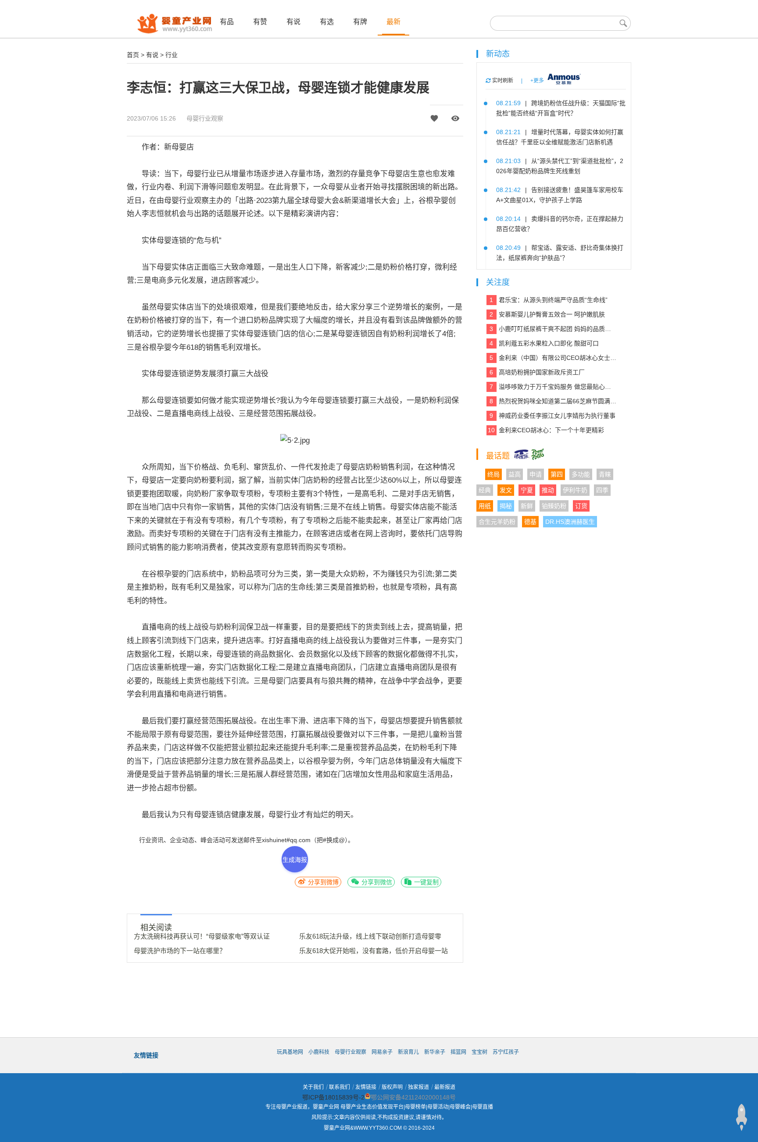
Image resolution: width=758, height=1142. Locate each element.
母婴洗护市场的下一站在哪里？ (180, 950)
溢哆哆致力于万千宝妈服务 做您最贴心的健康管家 (553, 386)
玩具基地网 (290, 1052)
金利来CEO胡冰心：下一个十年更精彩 (546, 430)
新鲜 (527, 505)
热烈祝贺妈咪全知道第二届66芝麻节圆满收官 (553, 401)
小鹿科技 (318, 1052)
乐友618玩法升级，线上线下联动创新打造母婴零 (370, 936)
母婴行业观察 (204, 118)
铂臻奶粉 (554, 505)
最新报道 (444, 1087)
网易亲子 (382, 1052)
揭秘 (506, 505)
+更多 (537, 81)
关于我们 (313, 1087)
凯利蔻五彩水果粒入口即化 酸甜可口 (544, 343)
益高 (514, 474)
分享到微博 (322, 882)
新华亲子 (434, 1052)
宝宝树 (479, 1052)
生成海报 (294, 859)
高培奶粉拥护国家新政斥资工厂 (537, 372)
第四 (557, 474)
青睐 (605, 474)
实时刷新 (502, 81)
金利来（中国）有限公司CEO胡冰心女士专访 (553, 357)
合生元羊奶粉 (497, 521)
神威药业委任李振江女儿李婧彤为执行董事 (552, 415)
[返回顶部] (741, 1117)
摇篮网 (458, 1052)
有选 (327, 21)
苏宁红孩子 (506, 1052)
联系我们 (339, 1087)
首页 (133, 54)
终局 (493, 474)
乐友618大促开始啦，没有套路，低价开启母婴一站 (373, 950)
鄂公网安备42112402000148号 (413, 1097)
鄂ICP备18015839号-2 (333, 1097)
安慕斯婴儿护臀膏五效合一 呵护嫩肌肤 (547, 314)
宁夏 (527, 490)
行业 (171, 54)
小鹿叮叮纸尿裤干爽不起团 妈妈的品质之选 (553, 328)
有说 (293, 21)
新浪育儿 (408, 1052)
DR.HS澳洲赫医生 (570, 521)
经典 (485, 490)
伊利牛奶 (575, 490)
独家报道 (418, 1087)
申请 (535, 474)
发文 (506, 490)
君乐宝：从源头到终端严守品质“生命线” (549, 299)
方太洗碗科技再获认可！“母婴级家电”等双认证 (202, 936)
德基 (530, 521)
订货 (581, 505)
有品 (227, 21)
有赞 (260, 21)
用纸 (485, 505)
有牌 (360, 21)
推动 (548, 490)
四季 (602, 490)
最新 (393, 21)
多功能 (581, 474)
